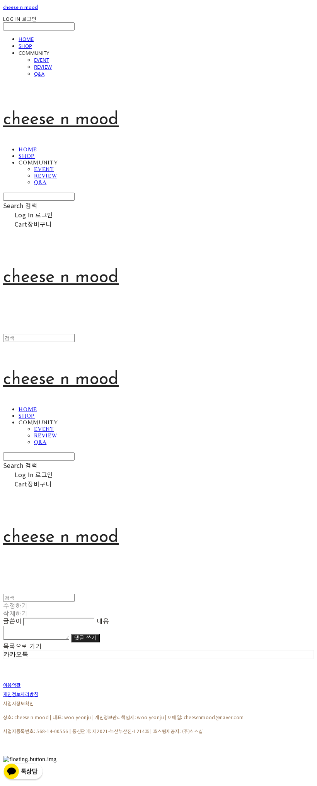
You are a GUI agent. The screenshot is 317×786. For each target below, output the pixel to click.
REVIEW (43, 66)
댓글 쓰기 (85, 637)
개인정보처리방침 (20, 694)
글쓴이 (12, 621)
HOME (26, 39)
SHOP (25, 45)
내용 (103, 621)
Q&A (39, 73)
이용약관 (11, 684)
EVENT (41, 59)
